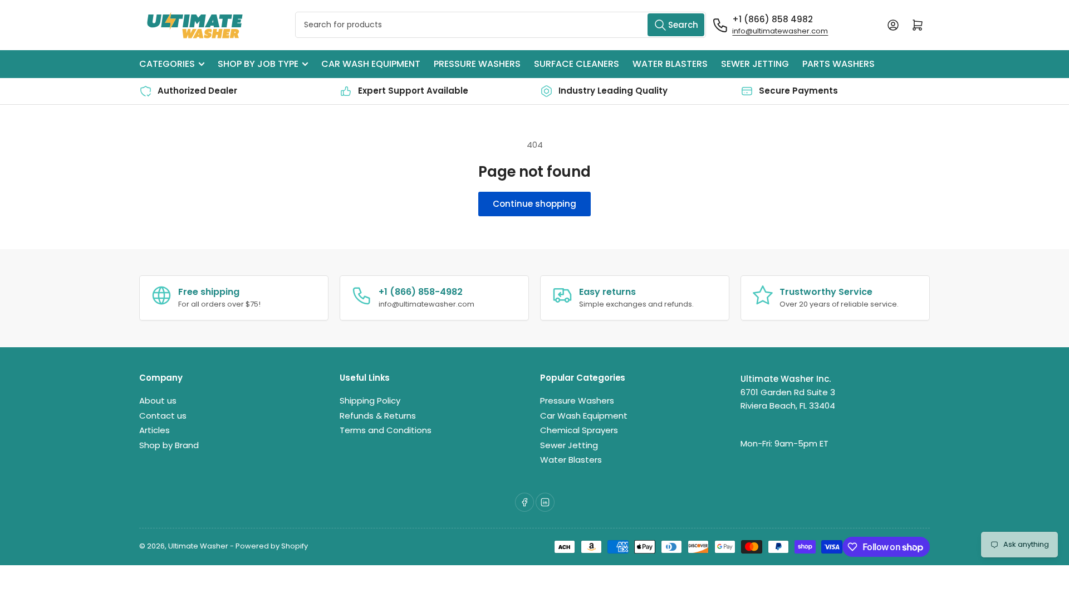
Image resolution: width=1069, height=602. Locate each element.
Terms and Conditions (385, 430)
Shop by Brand (169, 445)
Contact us (163, 415)
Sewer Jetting (755, 63)
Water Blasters (670, 63)
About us (157, 400)
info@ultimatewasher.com (780, 31)
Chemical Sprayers (579, 430)
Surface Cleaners (576, 63)
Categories (167, 63)
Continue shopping (534, 204)
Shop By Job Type (258, 63)
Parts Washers (838, 63)
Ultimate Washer (198, 546)
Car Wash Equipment (370, 63)
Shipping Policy (370, 400)
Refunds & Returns (378, 415)
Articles (154, 430)
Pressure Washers (477, 63)
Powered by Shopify (272, 546)
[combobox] (501, 25)
